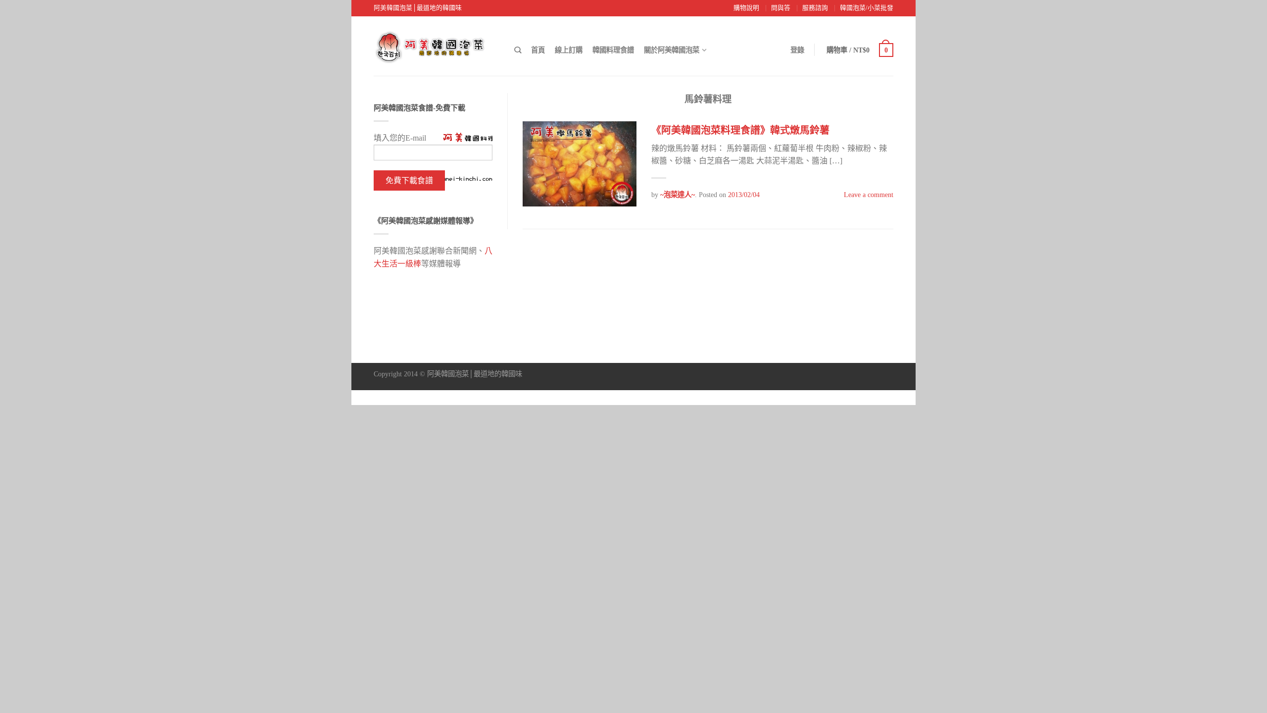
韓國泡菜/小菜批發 (866, 7)
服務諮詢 (815, 7)
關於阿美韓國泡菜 (671, 50)
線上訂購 (569, 50)
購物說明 (746, 7)
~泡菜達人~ (677, 195)
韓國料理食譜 (613, 50)
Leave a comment (868, 195)
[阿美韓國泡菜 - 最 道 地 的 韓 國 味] (435, 44)
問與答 (780, 7)
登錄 (797, 50)
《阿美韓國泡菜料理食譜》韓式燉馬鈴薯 (740, 130)
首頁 (538, 50)
